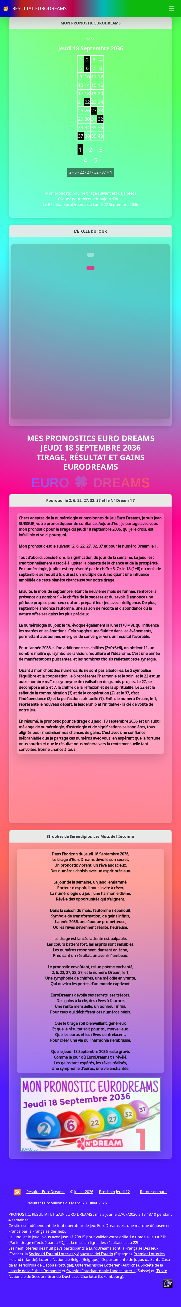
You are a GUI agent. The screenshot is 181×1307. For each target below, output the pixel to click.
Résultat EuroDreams (45, 1191)
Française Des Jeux (141, 1248)
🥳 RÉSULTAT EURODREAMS (35, 8)
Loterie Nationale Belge (60, 1259)
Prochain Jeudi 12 (114, 1191)
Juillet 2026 (83, 1191)
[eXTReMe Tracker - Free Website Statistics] (168, 1283)
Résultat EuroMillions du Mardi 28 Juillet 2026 (66, 1203)
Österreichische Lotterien (97, 1265)
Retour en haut (153, 1191)
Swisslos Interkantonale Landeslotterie (101, 1270)
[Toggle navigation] (171, 8)
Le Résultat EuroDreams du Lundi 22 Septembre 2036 (90, 204)
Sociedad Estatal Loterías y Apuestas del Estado (71, 1253)
